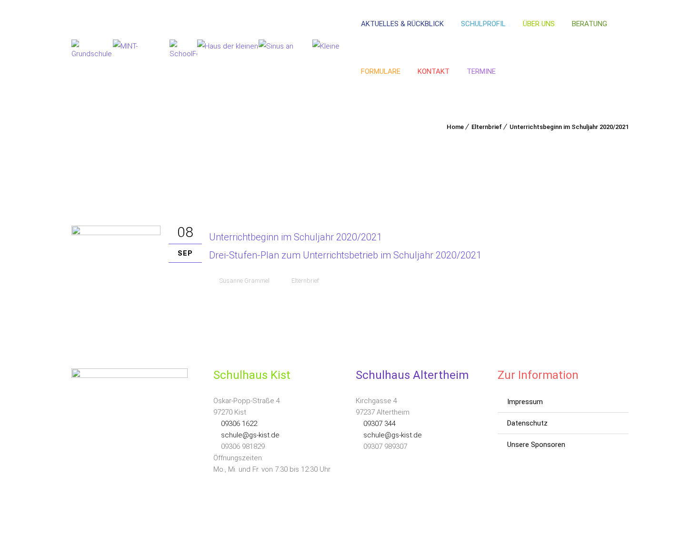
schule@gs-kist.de (249, 435)
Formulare (380, 71)
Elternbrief (486, 126)
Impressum (525, 401)
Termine (481, 71)
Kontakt (434, 71)
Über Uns (539, 24)
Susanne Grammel (245, 280)
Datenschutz (527, 423)
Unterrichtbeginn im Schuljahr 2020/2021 (295, 237)
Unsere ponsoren (536, 444)
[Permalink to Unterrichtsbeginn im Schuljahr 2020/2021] (115, 232)
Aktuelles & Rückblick (402, 24)
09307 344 (378, 423)
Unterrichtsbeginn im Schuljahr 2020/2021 (569, 126)
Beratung (589, 24)
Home (455, 126)
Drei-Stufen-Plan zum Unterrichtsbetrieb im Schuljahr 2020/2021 (345, 255)
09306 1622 (238, 423)
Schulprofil (483, 24)
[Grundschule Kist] (92, 48)
